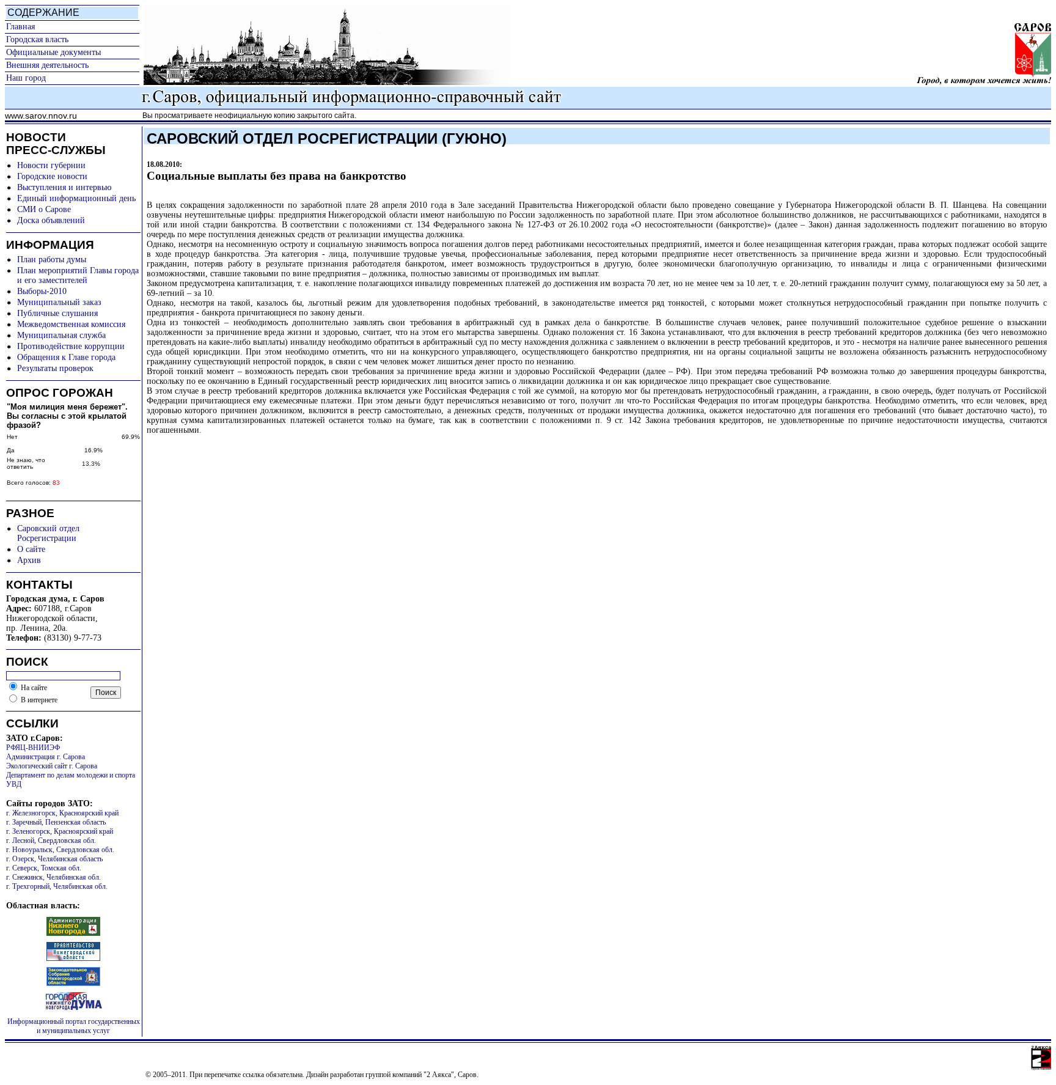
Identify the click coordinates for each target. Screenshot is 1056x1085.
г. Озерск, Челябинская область (54, 859)
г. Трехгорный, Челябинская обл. (57, 886)
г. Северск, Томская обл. (43, 868)
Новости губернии (51, 165)
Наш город (26, 78)
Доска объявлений (51, 220)
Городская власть (37, 39)
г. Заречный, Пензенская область (56, 822)
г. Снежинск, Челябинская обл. (53, 877)
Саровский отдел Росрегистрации (48, 533)
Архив (29, 560)
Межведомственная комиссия (71, 324)
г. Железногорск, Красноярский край (62, 813)
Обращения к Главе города (66, 357)
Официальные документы (53, 52)
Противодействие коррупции (71, 346)
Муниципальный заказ (59, 302)
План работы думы (51, 259)
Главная (20, 26)
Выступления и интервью (64, 187)
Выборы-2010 (42, 291)
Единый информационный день (76, 198)
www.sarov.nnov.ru (41, 115)
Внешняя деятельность (47, 65)
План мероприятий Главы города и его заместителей (78, 275)
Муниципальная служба (61, 335)
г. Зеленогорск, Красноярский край (59, 831)
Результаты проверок (55, 368)
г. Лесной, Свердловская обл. (51, 840)
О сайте (31, 549)
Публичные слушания (57, 313)
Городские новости (52, 176)
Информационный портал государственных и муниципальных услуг (73, 1026)
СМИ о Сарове (44, 209)
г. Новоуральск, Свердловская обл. (60, 849)
